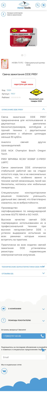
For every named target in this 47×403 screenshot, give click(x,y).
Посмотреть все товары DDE (36, 100)
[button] (22, 55)
